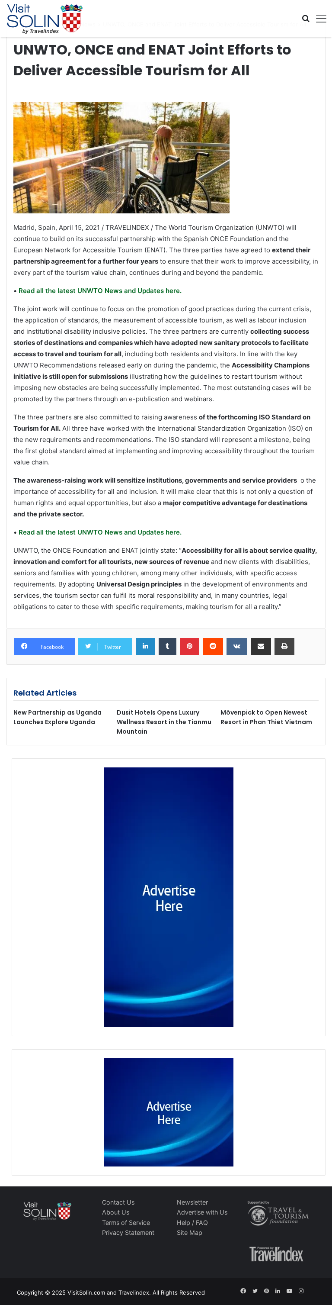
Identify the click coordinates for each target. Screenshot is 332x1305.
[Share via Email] (261, 646)
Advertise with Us (202, 1212)
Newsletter (192, 1202)
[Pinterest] (189, 646)
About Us (115, 1212)
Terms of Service (126, 1222)
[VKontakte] (237, 646)
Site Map (189, 1232)
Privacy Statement (128, 1232)
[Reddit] (213, 646)
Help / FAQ (192, 1222)
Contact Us (118, 1202)
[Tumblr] (167, 646)
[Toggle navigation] (318, 18)
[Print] (284, 646)
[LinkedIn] (145, 646)
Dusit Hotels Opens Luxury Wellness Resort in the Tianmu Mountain (164, 722)
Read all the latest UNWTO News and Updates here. (99, 291)
